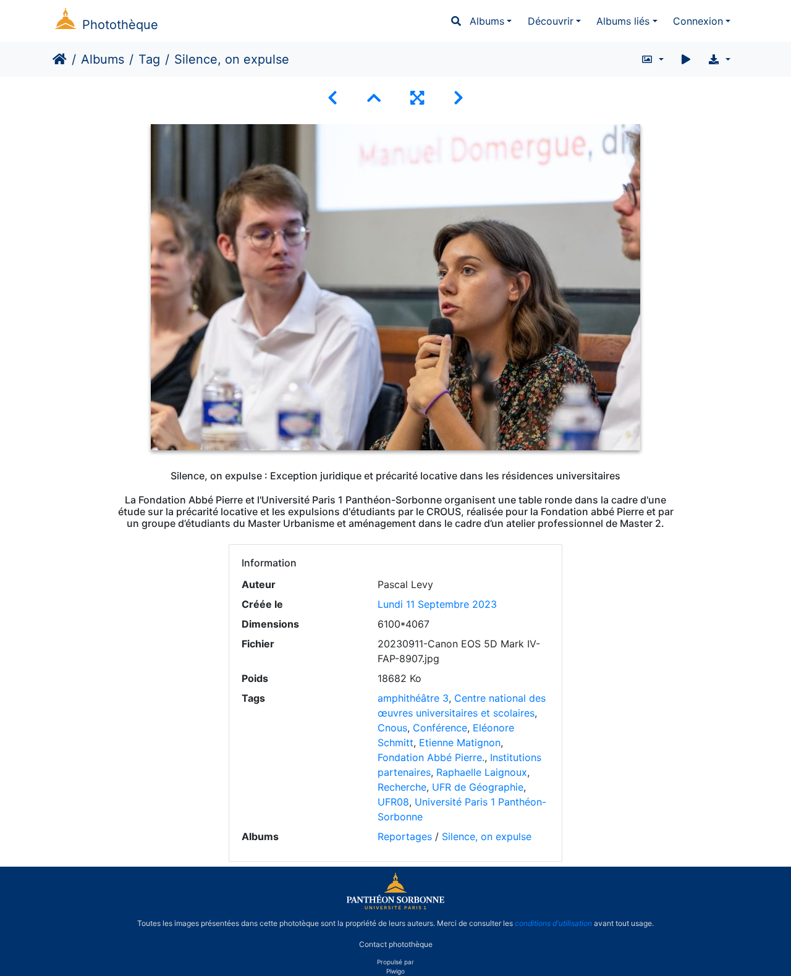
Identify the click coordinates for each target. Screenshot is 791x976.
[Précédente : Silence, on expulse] (332, 97)
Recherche (402, 787)
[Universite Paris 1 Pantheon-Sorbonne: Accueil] (395, 907)
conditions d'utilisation (553, 923)
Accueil (60, 59)
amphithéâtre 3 (413, 698)
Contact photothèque (396, 944)
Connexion (698, 21)
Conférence (440, 727)
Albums (487, 21)
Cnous (392, 727)
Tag (149, 59)
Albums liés (622, 21)
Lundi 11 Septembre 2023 (437, 604)
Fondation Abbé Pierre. (431, 757)
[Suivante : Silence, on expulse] (458, 97)
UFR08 (393, 802)
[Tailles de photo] (652, 59)
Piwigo (395, 971)
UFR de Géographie (477, 787)
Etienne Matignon (460, 742)
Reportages (405, 836)
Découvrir (550, 21)
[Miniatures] (374, 97)
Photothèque (120, 24)
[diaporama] (686, 59)
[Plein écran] (417, 97)
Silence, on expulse (486, 836)
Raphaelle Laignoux (481, 772)
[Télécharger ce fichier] (719, 59)
